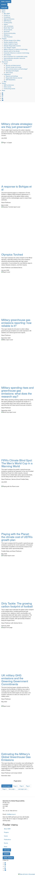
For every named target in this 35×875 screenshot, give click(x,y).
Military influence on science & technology (15, 49)
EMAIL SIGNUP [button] (5, 1)
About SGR (7, 829)
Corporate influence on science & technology (16, 53)
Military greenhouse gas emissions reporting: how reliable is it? (16, 323)
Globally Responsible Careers (12, 46)
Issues (5, 63)
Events (4, 83)
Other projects (8, 60)
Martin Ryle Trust (8, 28)
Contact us (7, 15)
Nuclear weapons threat (10, 42)
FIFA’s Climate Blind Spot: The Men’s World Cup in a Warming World (16, 463)
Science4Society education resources (14, 58)
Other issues (9, 72)
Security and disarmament (13, 65)
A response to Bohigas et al (16, 187)
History (6, 24)
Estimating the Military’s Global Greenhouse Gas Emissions (16, 757)
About (3, 12)
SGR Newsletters (10, 80)
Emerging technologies (12, 71)
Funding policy (8, 22)
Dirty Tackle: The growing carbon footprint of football (17, 604)
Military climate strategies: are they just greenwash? (17, 125)
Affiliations (7, 35)
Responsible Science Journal (14, 78)
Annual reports (8, 30)
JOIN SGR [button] (4, 7)
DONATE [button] (3, 4)
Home (3, 10)
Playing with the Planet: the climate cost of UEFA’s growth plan (16, 537)
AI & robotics (7, 55)
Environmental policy (10, 33)
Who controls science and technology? (17, 69)
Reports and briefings (12, 76)
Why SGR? (7, 13)
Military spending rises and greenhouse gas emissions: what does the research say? (17, 392)
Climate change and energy (13, 67)
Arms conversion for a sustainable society (15, 56)
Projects (4, 38)
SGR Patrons (7, 21)
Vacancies (7, 31)
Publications (7, 74)
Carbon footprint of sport (11, 44)
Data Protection (8, 37)
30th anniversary (8, 26)
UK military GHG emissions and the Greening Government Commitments (14, 679)
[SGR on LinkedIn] (2, 93)
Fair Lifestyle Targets (10, 47)
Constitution (7, 17)
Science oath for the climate (12, 51)
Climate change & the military (12, 40)
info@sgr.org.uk (11, 814)
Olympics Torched (12, 254)
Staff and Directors (9, 19)
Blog (5, 81)
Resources (5, 62)
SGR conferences (9, 85)
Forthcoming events (9, 88)
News (3, 90)
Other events (7, 87)
